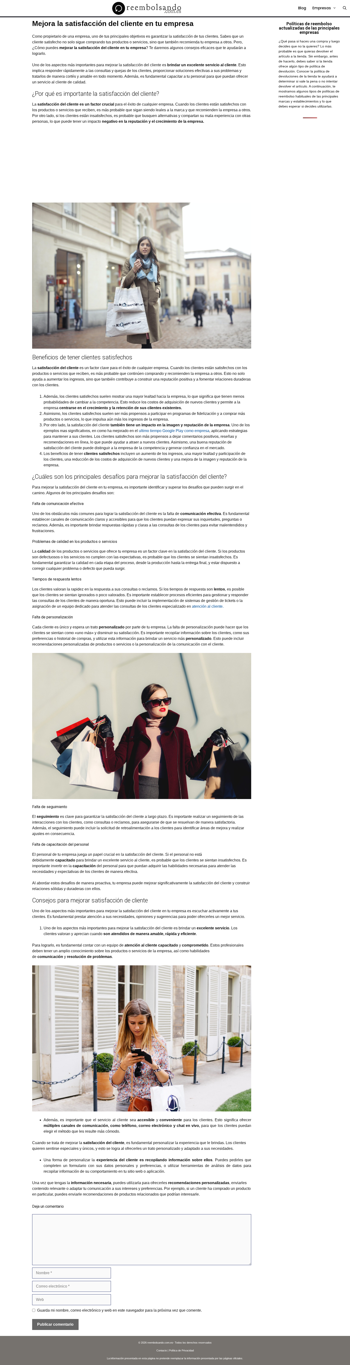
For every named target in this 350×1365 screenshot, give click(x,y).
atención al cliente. (207, 606)
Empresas (321, 7)
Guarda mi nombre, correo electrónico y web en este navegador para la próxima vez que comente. (119, 1310)
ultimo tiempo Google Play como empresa (174, 431)
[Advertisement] (141, 163)
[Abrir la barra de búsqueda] (344, 8)
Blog (302, 7)
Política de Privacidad (181, 1350)
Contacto (161, 1350)
